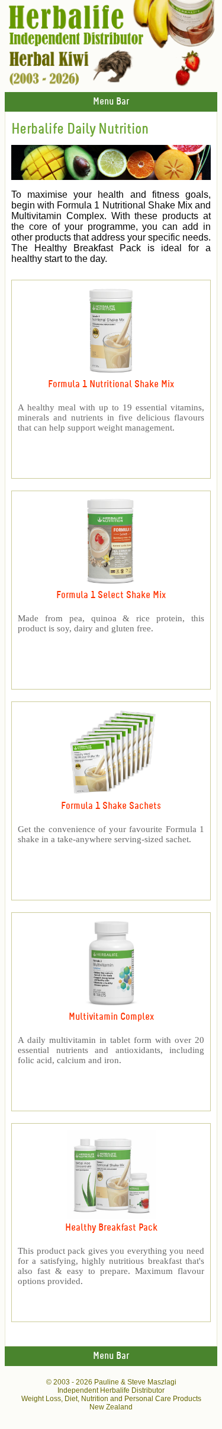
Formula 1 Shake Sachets (111, 806)
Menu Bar (111, 102)
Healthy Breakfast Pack (111, 1228)
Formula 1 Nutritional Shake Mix (111, 385)
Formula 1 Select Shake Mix (111, 595)
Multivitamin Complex (111, 1017)
